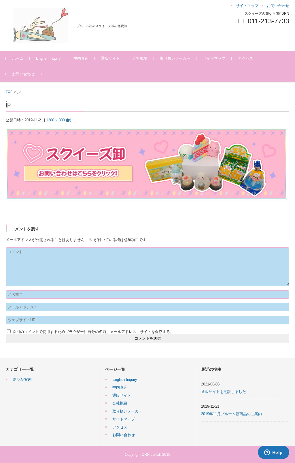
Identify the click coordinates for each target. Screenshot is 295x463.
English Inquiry (48, 58)
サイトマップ (214, 58)
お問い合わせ (23, 74)
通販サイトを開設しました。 (225, 391)
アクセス (245, 58)
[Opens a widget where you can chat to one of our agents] (273, 453)
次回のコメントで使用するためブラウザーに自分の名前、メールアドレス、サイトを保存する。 (93, 332)
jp (68, 120)
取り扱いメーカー (175, 58)
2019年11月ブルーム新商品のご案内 (231, 414)
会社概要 (140, 58)
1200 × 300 (55, 120)
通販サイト (110, 58)
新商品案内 (22, 379)
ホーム (17, 58)
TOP (9, 91)
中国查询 (80, 58)
